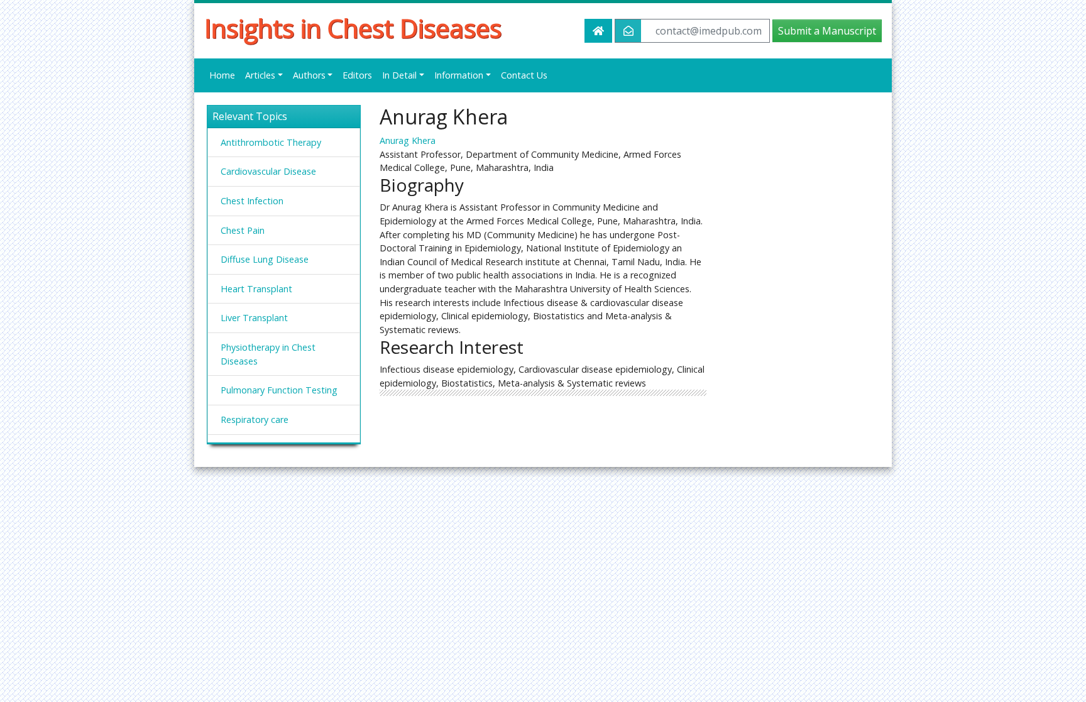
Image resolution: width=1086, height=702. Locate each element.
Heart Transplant (256, 289)
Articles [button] (260, 75)
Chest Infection (252, 201)
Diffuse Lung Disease (265, 259)
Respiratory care (254, 419)
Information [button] (458, 75)
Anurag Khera (408, 140)
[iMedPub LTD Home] (598, 31)
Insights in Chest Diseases (353, 28)
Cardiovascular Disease (268, 171)
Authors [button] (309, 75)
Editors (357, 75)
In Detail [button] (399, 75)
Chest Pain (243, 230)
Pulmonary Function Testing (279, 390)
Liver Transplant (254, 318)
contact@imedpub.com (708, 31)
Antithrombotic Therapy (271, 142)
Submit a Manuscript (827, 31)
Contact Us (524, 75)
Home (222, 75)
